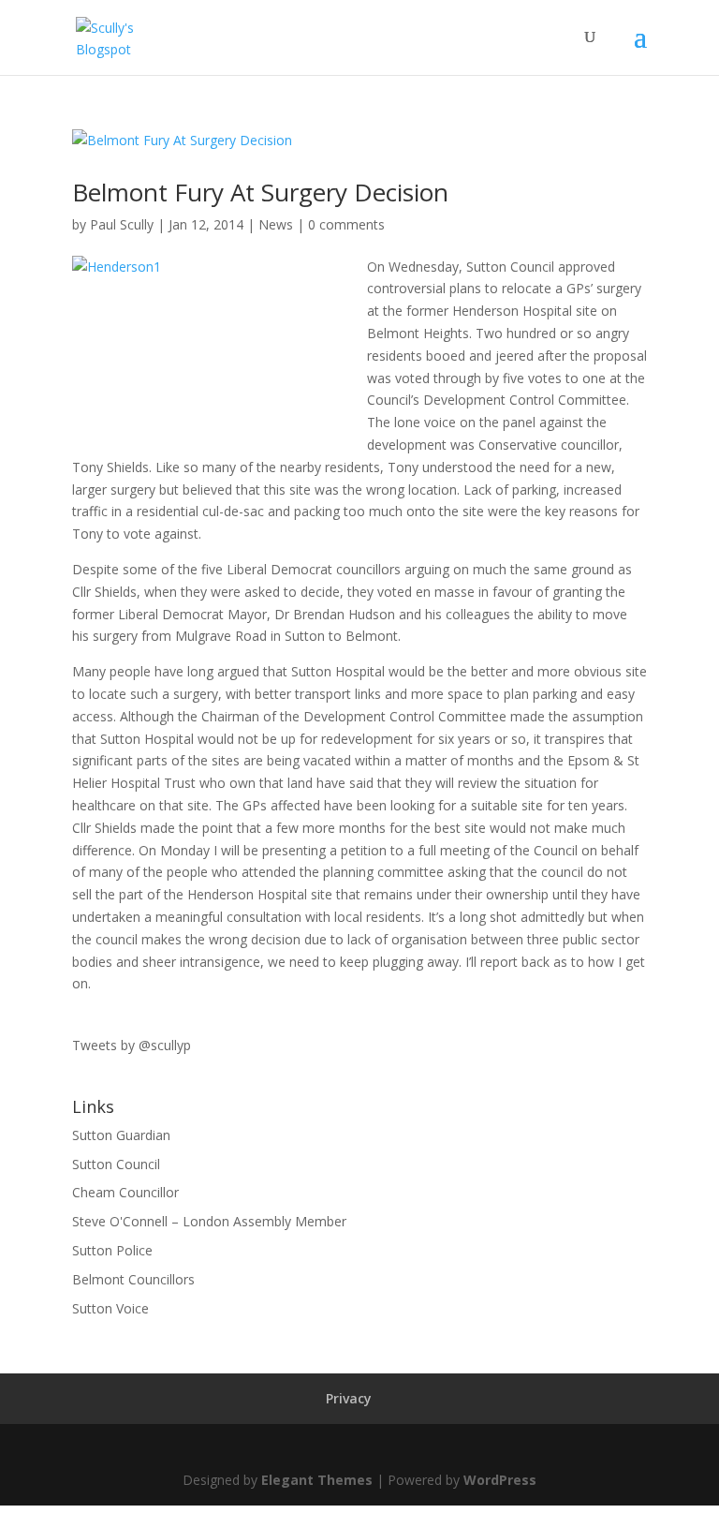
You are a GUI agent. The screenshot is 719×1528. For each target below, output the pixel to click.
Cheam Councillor (125, 1192)
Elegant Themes (317, 1480)
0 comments (346, 224)
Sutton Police (112, 1250)
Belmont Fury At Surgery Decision (260, 192)
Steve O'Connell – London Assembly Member (209, 1221)
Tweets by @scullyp (131, 1045)
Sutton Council (116, 1164)
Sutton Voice (110, 1308)
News (275, 224)
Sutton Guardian (121, 1135)
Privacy (349, 1398)
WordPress (499, 1480)
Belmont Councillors (133, 1279)
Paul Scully (122, 224)
